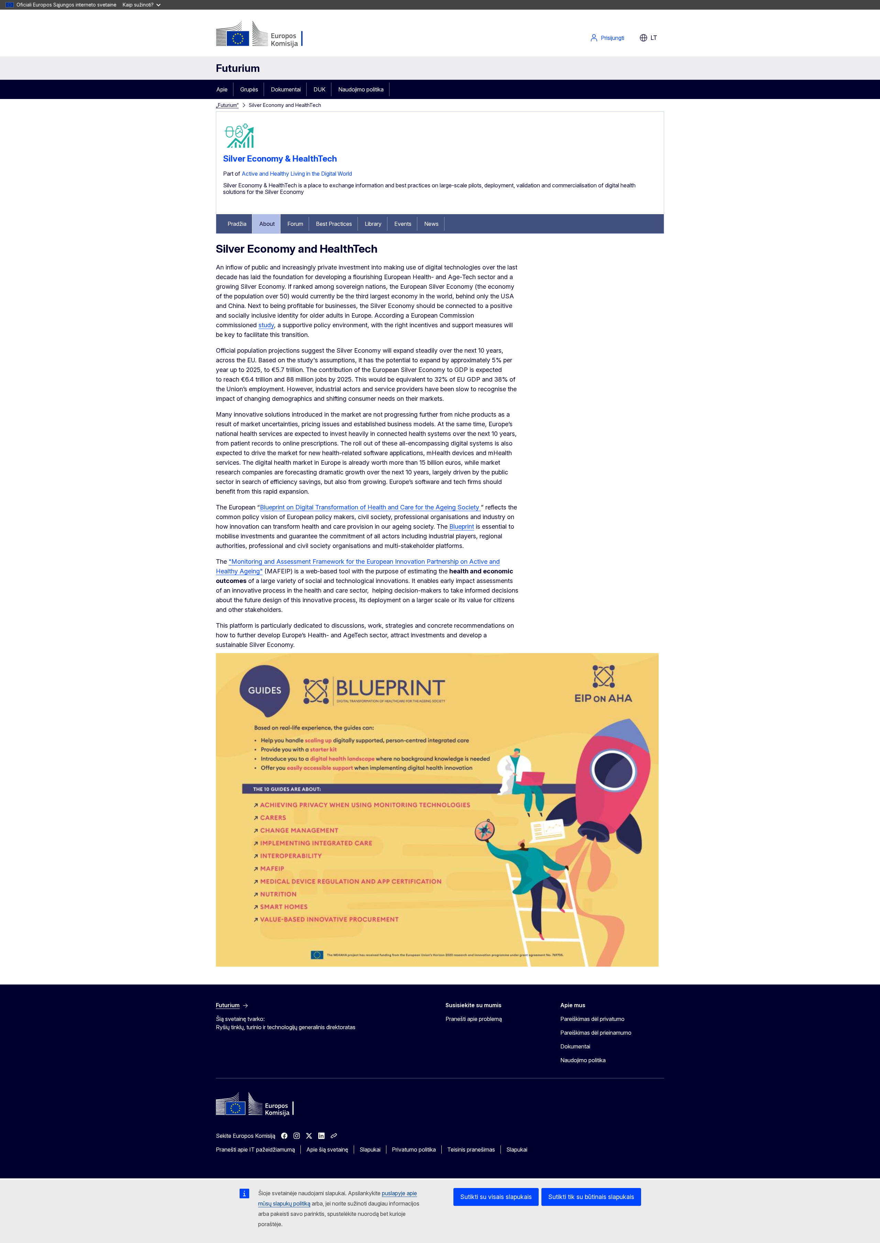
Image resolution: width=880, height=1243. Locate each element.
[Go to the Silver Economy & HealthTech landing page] (240, 150)
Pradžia (237, 223)
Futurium (238, 68)
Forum (295, 223)
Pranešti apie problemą (474, 1018)
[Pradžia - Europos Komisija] (271, 34)
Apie (222, 89)
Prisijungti (612, 37)
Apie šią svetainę (327, 1149)
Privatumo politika (414, 1149)
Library (373, 223)
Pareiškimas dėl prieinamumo (595, 1032)
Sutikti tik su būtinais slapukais (591, 1196)
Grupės (249, 89)
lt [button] (653, 37)
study (266, 325)
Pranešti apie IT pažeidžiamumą (255, 1149)
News (431, 223)
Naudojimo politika (361, 89)
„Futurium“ (227, 105)
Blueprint (461, 526)
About (267, 223)
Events (402, 223)
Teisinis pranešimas (471, 1149)
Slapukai (370, 1149)
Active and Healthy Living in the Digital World (297, 173)
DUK (320, 89)
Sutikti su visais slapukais (496, 1196)
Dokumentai (286, 89)
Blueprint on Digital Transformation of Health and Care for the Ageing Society (370, 507)
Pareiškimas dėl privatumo (592, 1018)
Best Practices (334, 223)
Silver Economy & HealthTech (280, 159)
